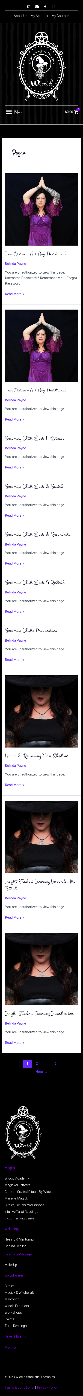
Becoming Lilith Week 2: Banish (34, 486)
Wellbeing (12, 1229)
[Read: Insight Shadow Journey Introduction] (41, 969)
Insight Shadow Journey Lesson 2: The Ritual (40, 885)
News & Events (15, 1336)
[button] (14, 112)
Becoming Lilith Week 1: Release (34, 438)
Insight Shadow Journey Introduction (39, 1013)
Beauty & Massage (18, 1254)
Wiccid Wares (14, 1275)
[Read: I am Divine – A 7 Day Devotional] (41, 209)
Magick (10, 1168)
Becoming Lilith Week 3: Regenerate (38, 534)
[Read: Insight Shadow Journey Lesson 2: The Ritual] (41, 836)
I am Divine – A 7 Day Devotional (35, 254)
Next (42, 1072)
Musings (11, 1347)
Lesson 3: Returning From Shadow (36, 755)
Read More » (14, 293)
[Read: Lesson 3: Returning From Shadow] (41, 711)
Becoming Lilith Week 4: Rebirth (35, 582)
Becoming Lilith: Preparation (31, 630)
